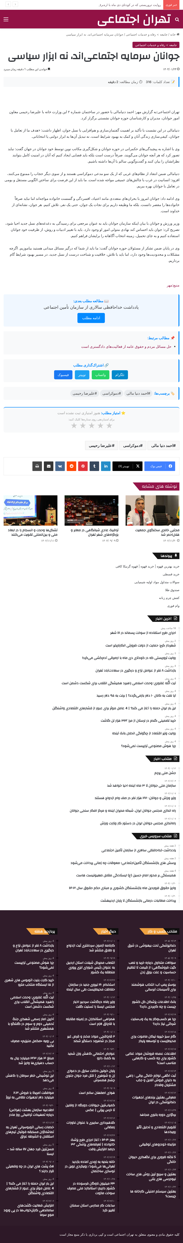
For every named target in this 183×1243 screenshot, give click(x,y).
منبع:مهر (173, 285)
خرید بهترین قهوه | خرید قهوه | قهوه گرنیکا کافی (147, 566)
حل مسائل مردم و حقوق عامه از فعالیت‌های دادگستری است (126, 346)
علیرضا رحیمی (100, 445)
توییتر (82, 375)
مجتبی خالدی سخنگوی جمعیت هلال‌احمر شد (157, 532)
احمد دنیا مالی (162, 445)
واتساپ (100, 375)
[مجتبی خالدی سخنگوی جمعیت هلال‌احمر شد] (152, 510)
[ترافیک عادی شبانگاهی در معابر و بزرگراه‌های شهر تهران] (91, 510)
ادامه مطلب (91, 318)
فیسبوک (63, 375)
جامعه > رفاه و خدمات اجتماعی (147, 34)
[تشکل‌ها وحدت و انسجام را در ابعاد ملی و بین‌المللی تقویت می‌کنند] (30, 510)
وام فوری (173, 606)
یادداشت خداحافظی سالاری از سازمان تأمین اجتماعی (91, 307)
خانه (173, 34)
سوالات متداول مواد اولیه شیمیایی (156, 582)
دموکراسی (131, 445)
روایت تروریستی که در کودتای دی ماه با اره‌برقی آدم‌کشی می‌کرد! (117, 5)
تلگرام (119, 375)
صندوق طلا (172, 590)
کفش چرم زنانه (169, 598)
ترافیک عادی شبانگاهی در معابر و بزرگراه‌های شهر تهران (94, 532)
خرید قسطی (171, 574)
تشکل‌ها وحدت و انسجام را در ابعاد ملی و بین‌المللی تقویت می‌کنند (32, 532)
